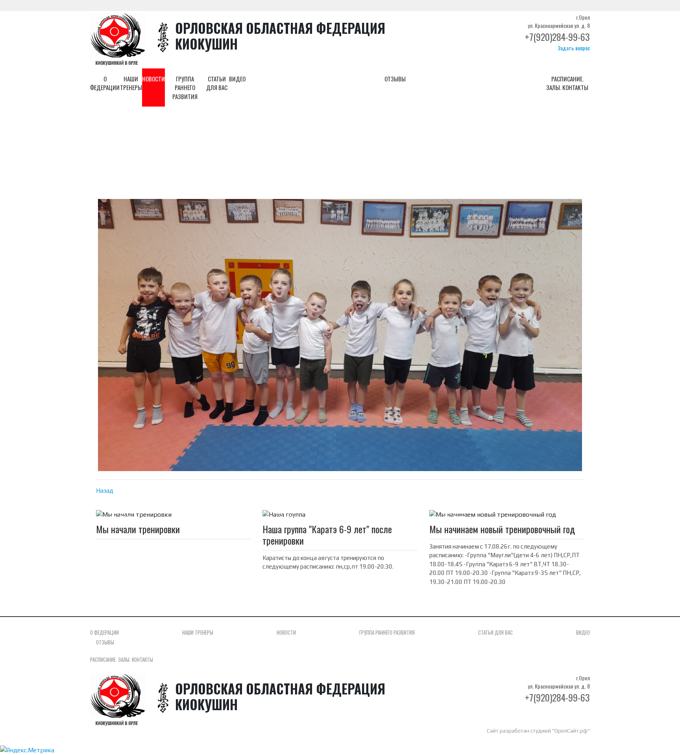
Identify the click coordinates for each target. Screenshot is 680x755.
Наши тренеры (131, 83)
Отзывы (395, 78)
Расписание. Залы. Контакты (567, 83)
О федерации (105, 83)
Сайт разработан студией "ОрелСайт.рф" (538, 730)
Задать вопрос (574, 48)
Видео (237, 78)
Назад (104, 490)
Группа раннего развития (185, 87)
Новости (153, 78)
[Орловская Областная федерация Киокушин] (118, 39)
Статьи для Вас (216, 83)
